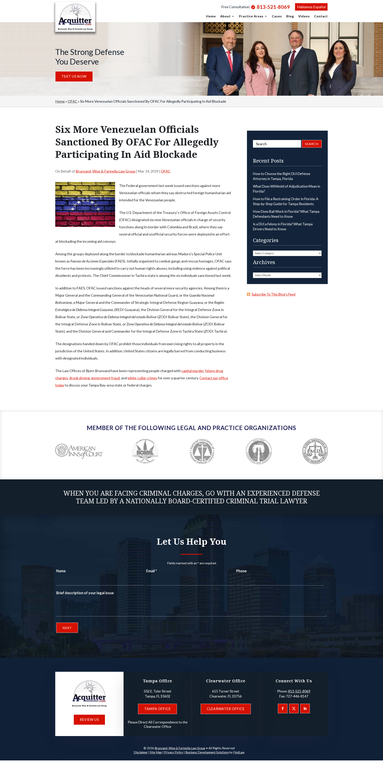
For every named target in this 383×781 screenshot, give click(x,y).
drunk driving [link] (79, 378)
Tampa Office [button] (157, 709)
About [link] (225, 16)
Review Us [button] (89, 719)
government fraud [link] (105, 378)
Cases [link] (277, 16)
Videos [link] (304, 16)
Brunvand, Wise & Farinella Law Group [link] (105, 171)
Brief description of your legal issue (85, 593)
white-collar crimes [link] (142, 378)
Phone (241, 571)
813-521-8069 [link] (273, 7)
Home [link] (211, 16)
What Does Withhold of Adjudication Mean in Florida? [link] (286, 189)
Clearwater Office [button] (226, 709)
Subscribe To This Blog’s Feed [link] (273, 294)
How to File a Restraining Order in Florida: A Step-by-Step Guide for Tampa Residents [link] (285, 201)
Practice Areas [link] (251, 16)
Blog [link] (290, 16)
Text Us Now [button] (74, 76)
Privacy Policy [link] (173, 752)
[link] (75, 17)
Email (151, 571)
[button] (282, 708)
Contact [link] (321, 16)
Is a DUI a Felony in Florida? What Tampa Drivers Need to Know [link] (283, 226)
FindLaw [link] (238, 752)
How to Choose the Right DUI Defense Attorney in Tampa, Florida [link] (281, 176)
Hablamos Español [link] (311, 7)
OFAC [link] (165, 171)
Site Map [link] (156, 752)
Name (61, 571)
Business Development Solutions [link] (207, 752)
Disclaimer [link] (141, 752)
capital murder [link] (192, 371)
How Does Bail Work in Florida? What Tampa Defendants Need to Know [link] (286, 214)
